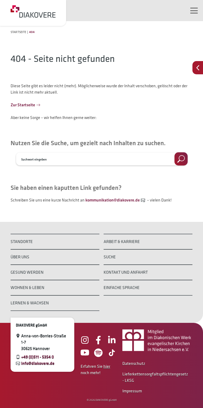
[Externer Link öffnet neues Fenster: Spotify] (98, 352)
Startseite (18, 32)
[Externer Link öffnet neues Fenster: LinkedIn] (111, 340)
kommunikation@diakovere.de (112, 200)
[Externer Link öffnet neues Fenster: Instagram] (85, 340)
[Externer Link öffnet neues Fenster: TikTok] (111, 352)
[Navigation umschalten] (194, 10)
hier (106, 366)
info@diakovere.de (37, 363)
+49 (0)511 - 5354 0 (37, 357)
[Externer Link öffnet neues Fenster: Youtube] (85, 352)
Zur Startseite (23, 105)
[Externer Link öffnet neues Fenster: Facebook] (98, 340)
